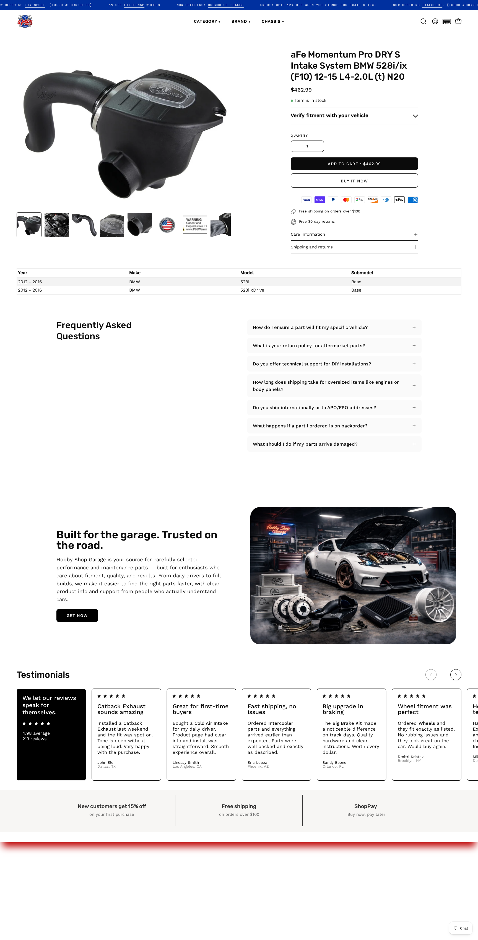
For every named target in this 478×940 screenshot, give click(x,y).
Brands (268, 870)
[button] (447, 21)
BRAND (241, 21)
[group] (239, 735)
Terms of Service (370, 898)
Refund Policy (366, 879)
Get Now (77, 615)
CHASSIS (273, 21)
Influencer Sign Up (281, 889)
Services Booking (279, 898)
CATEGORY (207, 21)
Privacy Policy (366, 870)
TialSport (59, 5)
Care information (308, 234)
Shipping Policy (368, 889)
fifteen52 (159, 5)
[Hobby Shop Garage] (25, 21)
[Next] (455, 674)
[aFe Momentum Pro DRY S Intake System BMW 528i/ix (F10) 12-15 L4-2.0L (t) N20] (29, 224)
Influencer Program (281, 879)
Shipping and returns (312, 247)
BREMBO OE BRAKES (250, 5)
